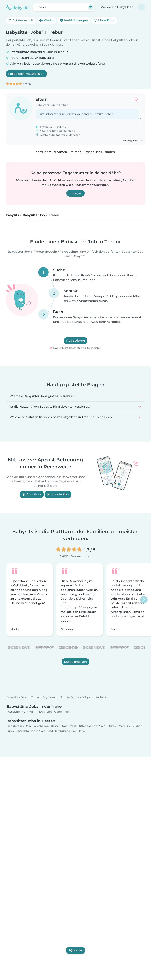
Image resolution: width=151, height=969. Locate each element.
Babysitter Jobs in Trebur (23, 697)
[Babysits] (17, 7)
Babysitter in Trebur (95, 697)
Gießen (137, 726)
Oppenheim (62, 711)
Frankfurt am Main (18, 726)
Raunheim (45, 711)
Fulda (10, 731)
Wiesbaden (41, 726)
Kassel (55, 726)
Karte (77, 950)
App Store (33, 494)
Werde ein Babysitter (117, 7)
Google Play (60, 494)
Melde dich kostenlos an (26, 73)
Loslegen (75, 193)
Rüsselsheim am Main (20, 711)
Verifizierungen (75, 20)
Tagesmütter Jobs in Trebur (61, 697)
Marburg (124, 726)
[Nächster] (144, 599)
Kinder (48, 20)
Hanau (112, 726)
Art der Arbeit (23, 20)
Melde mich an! (75, 662)
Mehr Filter (106, 20)
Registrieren (75, 341)
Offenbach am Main (92, 726)
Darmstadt (69, 726)
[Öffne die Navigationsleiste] (141, 7)
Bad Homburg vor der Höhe (66, 731)
